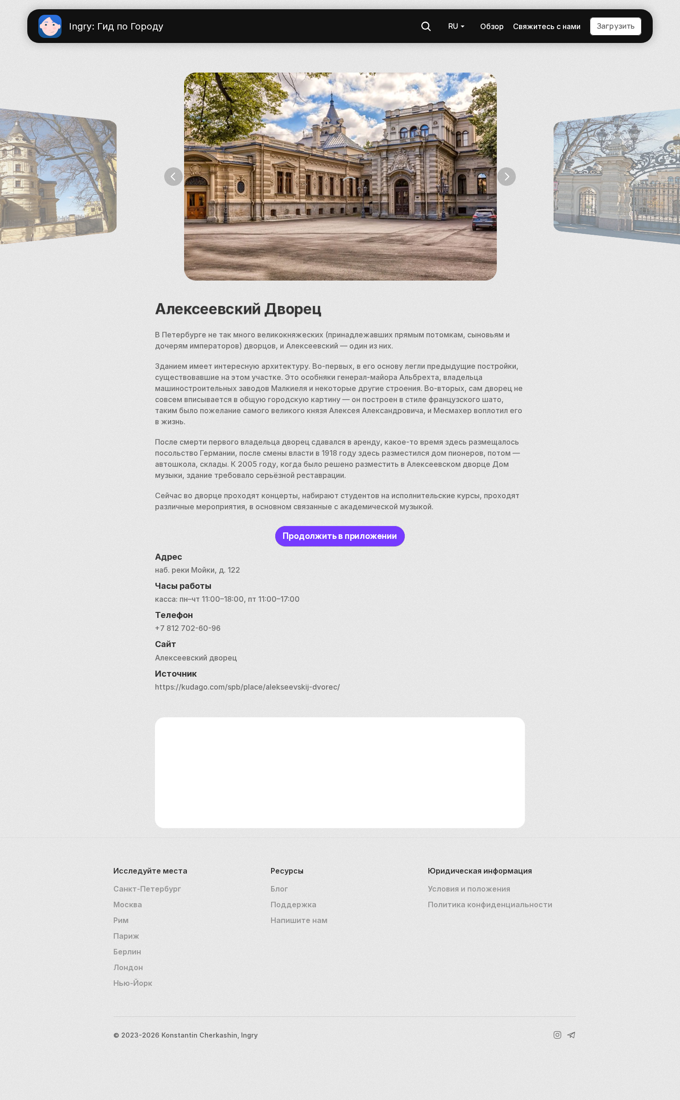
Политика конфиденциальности (490, 904)
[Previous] (173, 176)
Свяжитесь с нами (547, 26)
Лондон (128, 967)
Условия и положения (469, 888)
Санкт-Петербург (147, 888)
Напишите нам (299, 920)
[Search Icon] (426, 26)
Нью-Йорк (132, 983)
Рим (121, 920)
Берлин (127, 951)
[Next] (506, 176)
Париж (126, 936)
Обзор (492, 26)
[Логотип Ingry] (50, 26)
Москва (127, 904)
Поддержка (293, 904)
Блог (279, 888)
